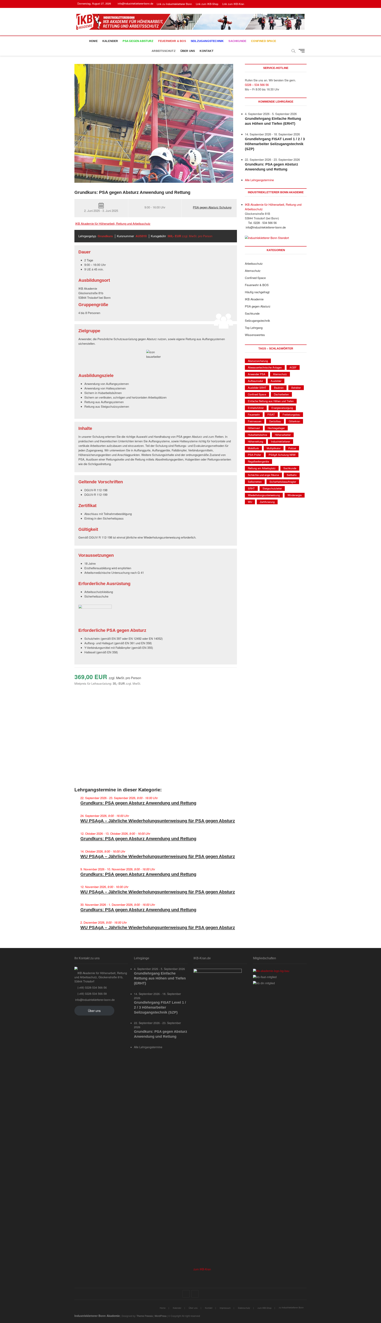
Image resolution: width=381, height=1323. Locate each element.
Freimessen (254, 421)
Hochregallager (276, 428)
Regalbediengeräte (258, 461)
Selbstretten (255, 482)
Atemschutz (253, 270)
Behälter (296, 387)
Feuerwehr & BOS (172, 41)
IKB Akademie (254, 299)
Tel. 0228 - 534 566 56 (262, 223)
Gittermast (254, 428)
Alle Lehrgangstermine (259, 180)
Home (93, 41)
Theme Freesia (145, 1315)
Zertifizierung (267, 502)
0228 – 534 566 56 (257, 85)
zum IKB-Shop (264, 1307)
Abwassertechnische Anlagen (265, 367)
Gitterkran (294, 421)
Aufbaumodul (255, 381)
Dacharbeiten (281, 394)
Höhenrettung (255, 441)
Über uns (187, 50)
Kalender (110, 41)
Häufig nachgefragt (257, 292)
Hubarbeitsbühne (257, 435)
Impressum (225, 1307)
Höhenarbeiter (283, 435)
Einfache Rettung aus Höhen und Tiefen (271, 401)
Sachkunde (237, 41)
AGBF (293, 367)
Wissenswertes (255, 335)
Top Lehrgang (254, 328)
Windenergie (295, 495)
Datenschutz (244, 1307)
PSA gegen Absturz (138, 41)
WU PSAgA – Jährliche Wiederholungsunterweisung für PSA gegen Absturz (157, 820)
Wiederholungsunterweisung (264, 495)
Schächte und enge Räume (263, 475)
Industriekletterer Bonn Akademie (97, 1316)
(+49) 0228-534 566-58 (92, 994)
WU (250, 502)
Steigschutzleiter (272, 488)
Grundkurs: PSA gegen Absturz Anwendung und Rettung (138, 802)
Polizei (292, 448)
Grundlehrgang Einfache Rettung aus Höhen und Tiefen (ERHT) (160, 978)
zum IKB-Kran (202, 1269)
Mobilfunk (253, 448)
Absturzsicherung (258, 361)
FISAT (271, 414)
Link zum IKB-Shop (207, 4)
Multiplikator (274, 448)
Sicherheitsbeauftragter (282, 482)
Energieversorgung (282, 408)
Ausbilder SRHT (257, 387)
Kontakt (206, 50)
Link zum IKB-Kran (233, 4)
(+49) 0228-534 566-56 (92, 987)
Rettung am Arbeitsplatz (262, 468)
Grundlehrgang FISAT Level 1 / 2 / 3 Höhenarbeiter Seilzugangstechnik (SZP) (275, 144)
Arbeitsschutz (164, 50)
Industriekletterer (280, 441)
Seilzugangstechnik (207, 41)
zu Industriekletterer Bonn (291, 1307)
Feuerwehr (254, 414)
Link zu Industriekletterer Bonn (174, 4)
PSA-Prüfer (254, 455)
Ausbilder (276, 381)
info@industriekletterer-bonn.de (135, 3)
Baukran (279, 387)
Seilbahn (292, 475)
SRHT (251, 488)
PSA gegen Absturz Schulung (212, 207)
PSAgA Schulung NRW (282, 455)
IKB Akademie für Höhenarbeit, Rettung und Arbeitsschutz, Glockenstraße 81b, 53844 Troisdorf (100, 977)
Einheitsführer (256, 408)
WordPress (160, 1315)
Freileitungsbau (291, 414)
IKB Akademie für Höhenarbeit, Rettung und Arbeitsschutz (112, 223)
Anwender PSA (256, 374)
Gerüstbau (275, 421)
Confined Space (263, 41)
